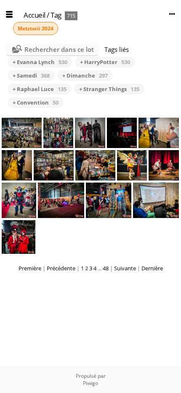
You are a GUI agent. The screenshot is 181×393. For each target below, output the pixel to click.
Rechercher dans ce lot (59, 49)
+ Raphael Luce (40, 89)
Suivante (125, 268)
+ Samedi (31, 75)
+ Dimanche (85, 75)
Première (30, 268)
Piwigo (90, 383)
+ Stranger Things (109, 89)
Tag (56, 15)
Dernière (152, 268)
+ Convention (36, 102)
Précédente (61, 268)
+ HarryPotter (105, 62)
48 (106, 268)
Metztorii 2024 (35, 28)
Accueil (34, 15)
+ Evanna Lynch (40, 62)
